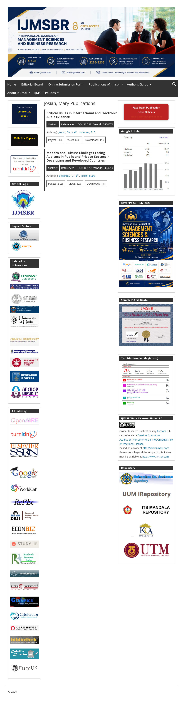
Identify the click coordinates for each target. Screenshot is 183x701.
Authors (161, 431)
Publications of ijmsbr (104, 84)
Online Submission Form (65, 84)
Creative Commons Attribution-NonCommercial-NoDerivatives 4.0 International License (146, 440)
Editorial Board (32, 84)
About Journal (17, 93)
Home (11, 84)
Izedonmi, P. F (87, 132)
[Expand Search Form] (174, 84)
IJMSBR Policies (45, 93)
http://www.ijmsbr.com (156, 448)
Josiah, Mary (65, 132)
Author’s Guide (137, 84)
